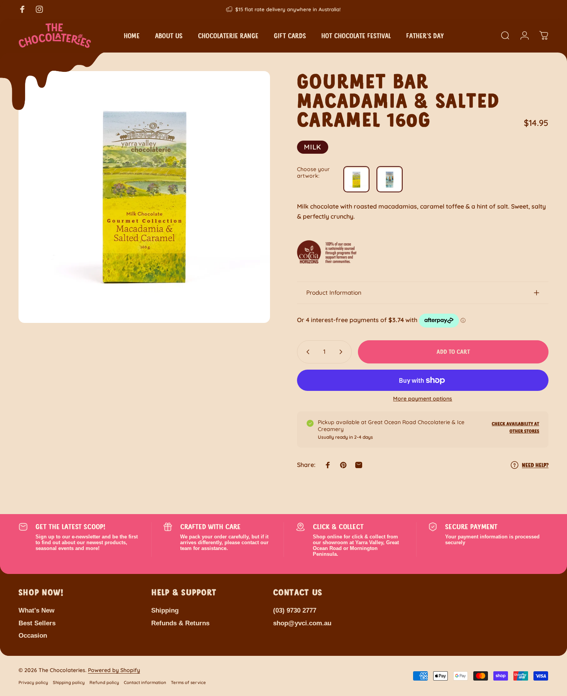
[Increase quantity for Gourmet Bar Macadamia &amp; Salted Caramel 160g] (342, 352)
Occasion (33, 636)
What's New (36, 610)
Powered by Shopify (114, 670)
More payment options (422, 399)
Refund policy (104, 682)
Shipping (165, 610)
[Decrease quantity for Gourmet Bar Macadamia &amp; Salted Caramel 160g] (306, 352)
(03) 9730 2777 (294, 610)
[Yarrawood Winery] (356, 179)
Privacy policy (33, 682)
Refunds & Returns (180, 623)
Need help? (535, 465)
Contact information (145, 682)
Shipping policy (69, 682)
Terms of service (188, 682)
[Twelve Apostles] (389, 179)
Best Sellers (37, 623)
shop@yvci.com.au (302, 623)
